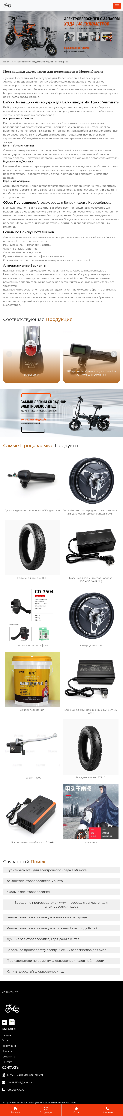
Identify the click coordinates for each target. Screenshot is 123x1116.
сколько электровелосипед (28, 892)
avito (11, 992)
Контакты (107, 1110)
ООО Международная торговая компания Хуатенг (54, 293)
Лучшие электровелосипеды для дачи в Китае (43, 939)
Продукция (46, 1110)
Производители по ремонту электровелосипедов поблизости (55, 961)
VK (16, 992)
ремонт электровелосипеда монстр (35, 881)
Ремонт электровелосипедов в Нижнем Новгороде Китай (52, 928)
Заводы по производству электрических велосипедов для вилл (57, 950)
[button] (114, 354)
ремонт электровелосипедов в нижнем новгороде (47, 917)
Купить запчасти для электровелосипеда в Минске (47, 870)
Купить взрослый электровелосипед (35, 971)
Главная (5, 62)
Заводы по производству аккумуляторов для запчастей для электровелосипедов (61, 904)
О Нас (77, 1110)
